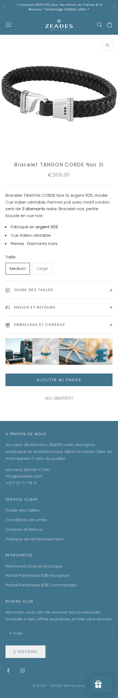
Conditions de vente (26, 520)
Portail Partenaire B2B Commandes (41, 585)
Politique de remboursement (34, 539)
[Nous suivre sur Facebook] (8, 670)
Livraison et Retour (24, 529)
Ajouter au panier (59, 380)
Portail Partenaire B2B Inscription (37, 575)
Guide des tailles (22, 510)
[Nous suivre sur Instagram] (22, 670)
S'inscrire (25, 651)
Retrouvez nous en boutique (34, 566)
